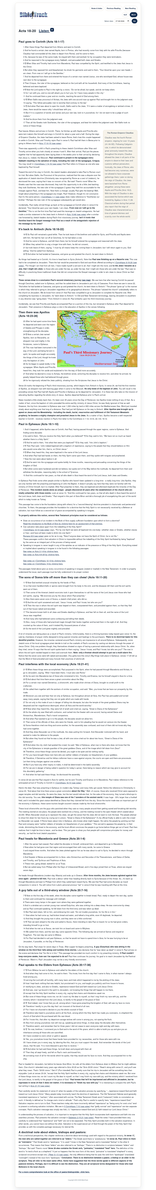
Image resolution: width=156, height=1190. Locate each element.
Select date (108, 21)
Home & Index (96, 8)
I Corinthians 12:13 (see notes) (36, 529)
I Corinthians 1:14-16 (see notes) (48, 163)
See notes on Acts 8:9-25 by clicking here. (41, 554)
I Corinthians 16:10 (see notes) (68, 782)
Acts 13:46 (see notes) (76, 214)
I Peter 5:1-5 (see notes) (58, 1154)
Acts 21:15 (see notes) (40, 1085)
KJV (125, 15)
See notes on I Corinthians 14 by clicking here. (43, 563)
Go (134, 21)
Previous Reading (114, 8)
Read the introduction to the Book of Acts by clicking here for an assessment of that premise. (63, 523)
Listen (44, 30)
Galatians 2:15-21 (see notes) (81, 1117)
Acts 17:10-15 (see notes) (50, 143)
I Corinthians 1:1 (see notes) (53, 196)
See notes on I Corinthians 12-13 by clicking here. (44, 560)
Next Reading (130, 8)
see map (86, 280)
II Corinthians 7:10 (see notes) (77, 1106)
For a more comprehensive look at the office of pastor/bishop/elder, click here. (54, 1172)
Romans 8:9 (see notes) (33, 536)
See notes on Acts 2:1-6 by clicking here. (40, 551)
